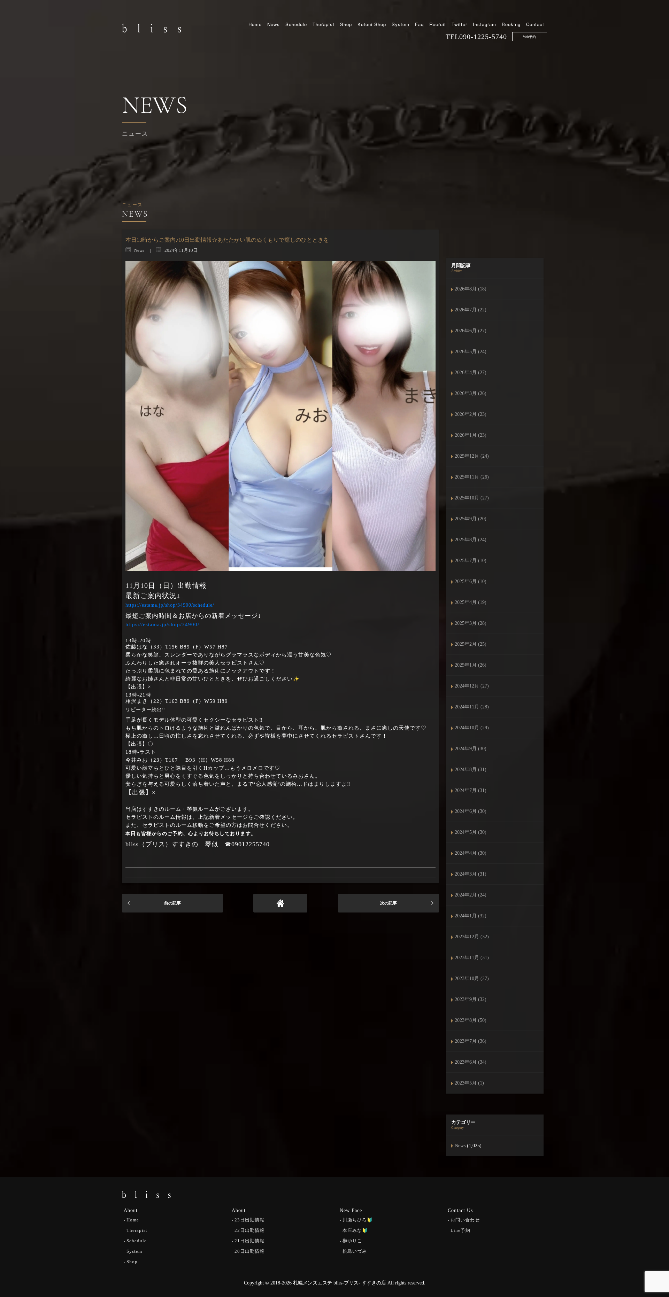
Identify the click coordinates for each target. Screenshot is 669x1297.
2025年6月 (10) (470, 581)
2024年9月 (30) (470, 748)
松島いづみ (355, 1251)
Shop (346, 24)
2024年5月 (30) (470, 832)
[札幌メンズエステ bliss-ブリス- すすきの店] (151, 27)
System (400, 24)
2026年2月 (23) (470, 414)
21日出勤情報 (249, 1240)
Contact (535, 24)
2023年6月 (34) (470, 1062)
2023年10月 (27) (472, 978)
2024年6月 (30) (470, 811)
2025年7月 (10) (470, 560)
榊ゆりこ (352, 1240)
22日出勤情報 (249, 1230)
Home (255, 24)
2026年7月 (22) (470, 309)
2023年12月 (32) (472, 936)
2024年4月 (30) (470, 853)
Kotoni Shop (371, 24)
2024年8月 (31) (470, 769)
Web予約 (529, 37)
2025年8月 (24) (470, 539)
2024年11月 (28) (472, 706)
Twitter (459, 24)
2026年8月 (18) (470, 289)
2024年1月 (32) (470, 915)
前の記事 (172, 903)
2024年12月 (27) (472, 686)
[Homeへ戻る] (280, 903)
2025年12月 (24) (472, 456)
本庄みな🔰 (355, 1230)
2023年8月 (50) (470, 1020)
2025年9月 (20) (470, 518)
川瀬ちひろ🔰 (358, 1219)
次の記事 (388, 903)
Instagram (484, 24)
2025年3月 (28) (470, 623)
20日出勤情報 (249, 1251)
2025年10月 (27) (472, 497)
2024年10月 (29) (472, 727)
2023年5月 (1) (469, 1083)
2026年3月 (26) (470, 393)
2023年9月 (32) (470, 999)
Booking (511, 24)
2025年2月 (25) (470, 644)
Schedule (296, 24)
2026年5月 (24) (470, 351)
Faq (419, 24)
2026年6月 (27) (470, 330)
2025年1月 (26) (470, 665)
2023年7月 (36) (470, 1041)
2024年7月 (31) (470, 790)
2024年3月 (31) (470, 874)
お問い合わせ (465, 1219)
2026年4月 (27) (470, 372)
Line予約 (460, 1230)
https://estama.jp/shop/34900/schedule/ (169, 605)
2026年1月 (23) (470, 435)
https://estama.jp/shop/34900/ (162, 624)
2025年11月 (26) (472, 477)
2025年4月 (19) (470, 602)
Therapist (323, 24)
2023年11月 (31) (472, 957)
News (273, 24)
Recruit (437, 24)
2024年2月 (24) (470, 895)
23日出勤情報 (249, 1219)
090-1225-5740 (483, 36)
